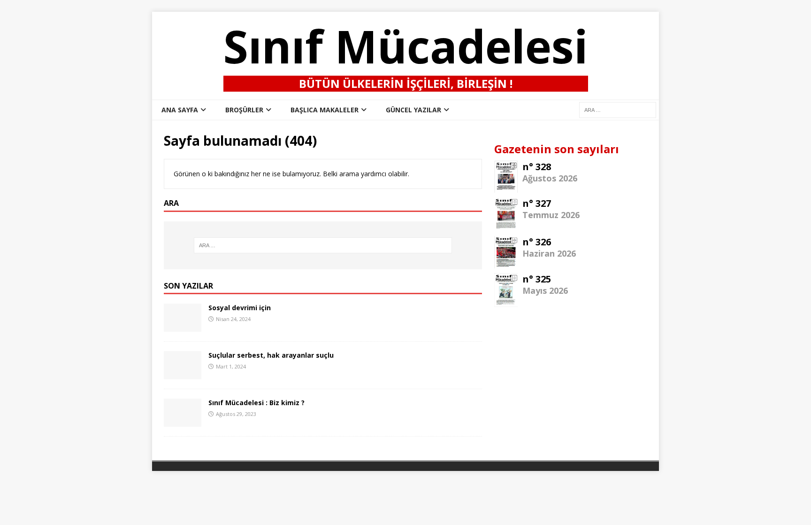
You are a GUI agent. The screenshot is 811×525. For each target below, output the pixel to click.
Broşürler (244, 109)
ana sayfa (179, 109)
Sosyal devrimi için (239, 307)
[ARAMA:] (617, 109)
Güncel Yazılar (413, 109)
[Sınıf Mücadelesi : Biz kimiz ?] (182, 421)
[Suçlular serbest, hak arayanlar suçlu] (182, 373)
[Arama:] (323, 245)
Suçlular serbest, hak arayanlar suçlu (271, 355)
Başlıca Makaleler (325, 109)
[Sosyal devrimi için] (182, 326)
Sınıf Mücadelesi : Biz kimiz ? (256, 402)
